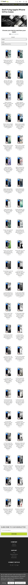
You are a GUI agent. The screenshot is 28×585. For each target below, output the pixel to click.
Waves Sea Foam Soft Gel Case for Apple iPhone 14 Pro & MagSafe (19, 62)
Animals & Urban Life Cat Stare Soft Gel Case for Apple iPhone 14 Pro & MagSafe (8, 511)
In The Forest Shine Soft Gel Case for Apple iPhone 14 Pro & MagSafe (8, 336)
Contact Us (14, 545)
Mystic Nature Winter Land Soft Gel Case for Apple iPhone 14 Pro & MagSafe (8, 104)
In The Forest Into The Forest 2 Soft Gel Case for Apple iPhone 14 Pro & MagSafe (20, 402)
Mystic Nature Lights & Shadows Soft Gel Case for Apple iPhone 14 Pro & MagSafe (20, 126)
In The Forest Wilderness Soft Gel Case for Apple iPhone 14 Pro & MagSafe (19, 273)
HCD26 (15, 4)
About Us (14, 544)
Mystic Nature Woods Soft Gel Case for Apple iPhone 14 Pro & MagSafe (20, 83)
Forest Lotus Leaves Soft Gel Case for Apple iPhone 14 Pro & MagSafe (8, 252)
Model (2, 42)
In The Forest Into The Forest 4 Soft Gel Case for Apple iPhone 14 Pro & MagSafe (20, 380)
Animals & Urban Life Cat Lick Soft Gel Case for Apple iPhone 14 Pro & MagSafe (20, 511)
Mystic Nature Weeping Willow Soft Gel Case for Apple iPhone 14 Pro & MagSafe (20, 104)
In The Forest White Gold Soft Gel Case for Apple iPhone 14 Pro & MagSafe (19, 294)
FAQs (14, 552)
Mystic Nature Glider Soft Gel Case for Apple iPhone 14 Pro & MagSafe (20, 147)
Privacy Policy (14, 557)
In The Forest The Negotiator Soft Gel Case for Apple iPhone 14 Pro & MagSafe (8, 359)
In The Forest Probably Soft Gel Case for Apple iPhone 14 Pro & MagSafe (20, 337)
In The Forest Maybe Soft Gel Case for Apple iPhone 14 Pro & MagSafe (20, 358)
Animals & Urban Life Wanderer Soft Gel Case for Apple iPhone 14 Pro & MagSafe (20, 445)
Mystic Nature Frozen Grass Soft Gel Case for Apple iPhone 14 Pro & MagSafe (8, 169)
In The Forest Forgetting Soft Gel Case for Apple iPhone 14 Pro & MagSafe (8, 380)
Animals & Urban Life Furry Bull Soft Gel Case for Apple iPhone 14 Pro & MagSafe (20, 489)
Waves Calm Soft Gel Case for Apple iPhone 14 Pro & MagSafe (8, 82)
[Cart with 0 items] (23, 1)
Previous (2, 581)
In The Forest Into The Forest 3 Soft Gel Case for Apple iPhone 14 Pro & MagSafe (8, 402)
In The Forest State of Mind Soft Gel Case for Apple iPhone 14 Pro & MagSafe (19, 315)
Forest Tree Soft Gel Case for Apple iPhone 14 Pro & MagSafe (8, 231)
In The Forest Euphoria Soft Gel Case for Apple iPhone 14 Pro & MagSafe (8, 423)
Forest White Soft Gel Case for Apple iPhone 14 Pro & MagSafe (8, 211)
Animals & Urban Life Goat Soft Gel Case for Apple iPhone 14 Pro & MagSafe (8, 489)
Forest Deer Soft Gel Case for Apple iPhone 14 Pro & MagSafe (20, 252)
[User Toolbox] (17, 1)
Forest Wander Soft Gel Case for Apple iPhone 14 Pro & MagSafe (19, 211)
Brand (13, 37)
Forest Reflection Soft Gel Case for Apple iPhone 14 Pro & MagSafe (19, 231)
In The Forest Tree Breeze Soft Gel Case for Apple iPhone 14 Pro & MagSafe (8, 315)
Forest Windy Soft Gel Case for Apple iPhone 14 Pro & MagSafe (20, 190)
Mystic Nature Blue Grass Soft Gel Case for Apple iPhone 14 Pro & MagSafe (8, 190)
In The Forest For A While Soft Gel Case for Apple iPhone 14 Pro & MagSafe (8, 294)
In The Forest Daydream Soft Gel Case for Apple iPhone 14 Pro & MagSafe (19, 423)
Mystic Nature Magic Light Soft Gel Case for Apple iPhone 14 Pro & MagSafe (8, 125)
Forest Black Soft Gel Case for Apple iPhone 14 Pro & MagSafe (8, 272)
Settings (4, 583)
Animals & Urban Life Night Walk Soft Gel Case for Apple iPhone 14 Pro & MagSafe (20, 468)
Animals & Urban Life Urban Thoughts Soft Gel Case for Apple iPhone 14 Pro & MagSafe (8, 468)
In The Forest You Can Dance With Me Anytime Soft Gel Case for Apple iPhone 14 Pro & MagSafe (8, 445)
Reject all (11, 583)
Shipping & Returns (14, 554)
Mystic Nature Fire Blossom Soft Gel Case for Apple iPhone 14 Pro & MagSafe (20, 169)
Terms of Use (14, 556)
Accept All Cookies (20, 583)
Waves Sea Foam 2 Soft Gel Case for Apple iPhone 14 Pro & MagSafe (8, 62)
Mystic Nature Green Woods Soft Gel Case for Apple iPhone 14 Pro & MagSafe (8, 148)
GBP (20, 1)
